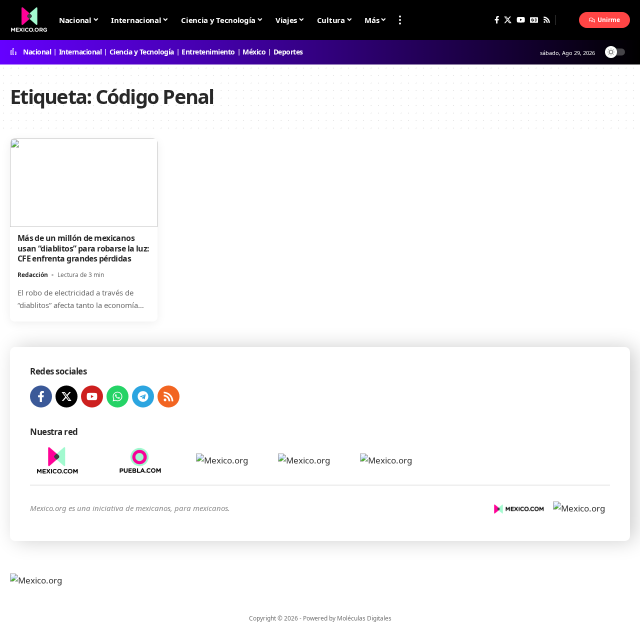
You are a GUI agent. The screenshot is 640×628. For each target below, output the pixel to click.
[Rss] (546, 20)
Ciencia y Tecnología (142, 52)
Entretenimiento (208, 52)
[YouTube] (521, 20)
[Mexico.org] (74, 586)
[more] (400, 20)
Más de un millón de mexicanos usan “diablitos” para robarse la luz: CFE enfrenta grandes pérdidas (84, 248)
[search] (568, 20)
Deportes (288, 52)
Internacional (80, 52)
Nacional (37, 52)
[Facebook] (497, 20)
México (254, 52)
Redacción (33, 274)
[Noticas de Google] (534, 20)
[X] (508, 20)
